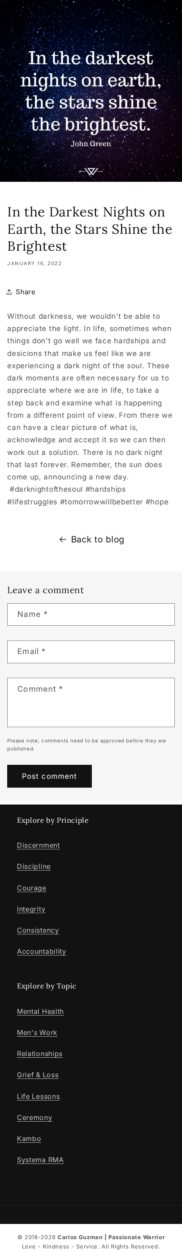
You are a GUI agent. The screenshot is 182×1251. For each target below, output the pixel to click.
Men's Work (37, 1032)
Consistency (38, 930)
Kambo (29, 1138)
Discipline (34, 866)
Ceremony (34, 1117)
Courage (32, 888)
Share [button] (25, 291)
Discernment (38, 845)
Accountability (41, 951)
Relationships (40, 1053)
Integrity (31, 909)
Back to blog (97, 539)
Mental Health (40, 1011)
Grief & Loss (37, 1074)
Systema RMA (40, 1159)
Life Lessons (38, 1096)
